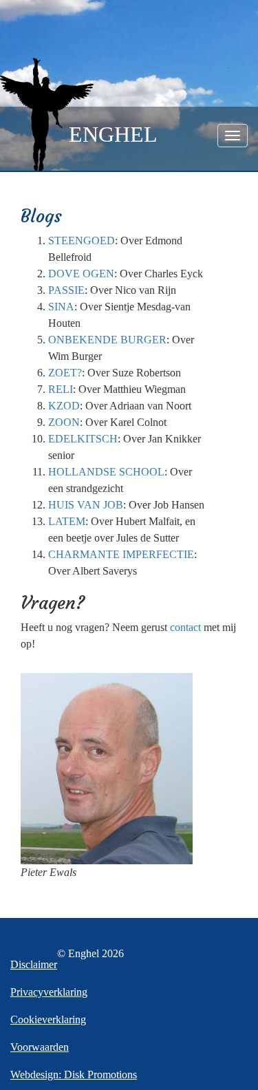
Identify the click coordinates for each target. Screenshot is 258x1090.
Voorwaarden (39, 1047)
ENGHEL (113, 134)
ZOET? (65, 372)
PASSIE (66, 290)
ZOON (64, 422)
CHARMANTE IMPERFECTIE (121, 554)
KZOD (64, 406)
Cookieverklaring (48, 1019)
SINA (61, 306)
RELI (60, 389)
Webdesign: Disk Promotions (73, 1074)
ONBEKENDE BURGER (107, 339)
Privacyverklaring (48, 992)
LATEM (66, 521)
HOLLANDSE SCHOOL (106, 472)
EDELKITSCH (83, 439)
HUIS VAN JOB (85, 505)
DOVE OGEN (81, 273)
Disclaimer (33, 964)
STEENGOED (81, 240)
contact (185, 627)
